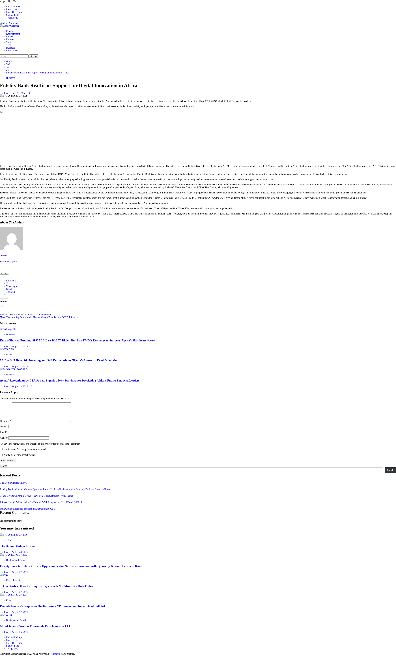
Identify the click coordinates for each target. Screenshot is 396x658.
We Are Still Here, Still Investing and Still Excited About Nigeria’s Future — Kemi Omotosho (59, 360)
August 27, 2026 (19, 572)
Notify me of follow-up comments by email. (25, 449)
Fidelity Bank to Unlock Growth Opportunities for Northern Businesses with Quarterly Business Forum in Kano (55, 489)
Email (4, 432)
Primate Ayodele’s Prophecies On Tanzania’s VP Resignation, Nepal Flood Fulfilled (41, 502)
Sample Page (12, 15)
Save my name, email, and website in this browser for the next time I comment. (42, 443)
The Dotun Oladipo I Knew (13, 482)
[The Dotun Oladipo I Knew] (14, 535)
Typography (12, 17)
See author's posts (8, 261)
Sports (9, 42)
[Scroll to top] (1, 656)
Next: (39, 317)
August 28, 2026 (19, 552)
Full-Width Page (14, 6)
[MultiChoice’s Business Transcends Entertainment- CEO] (6, 615)
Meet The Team (14, 12)
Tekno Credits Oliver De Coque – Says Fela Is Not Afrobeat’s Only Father (36, 495)
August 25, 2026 (19, 632)
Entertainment (13, 33)
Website (4, 438)
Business (10, 47)
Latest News (12, 9)
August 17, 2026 (19, 366)
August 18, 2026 (19, 346)
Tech (8, 45)
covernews (54, 653)
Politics (9, 36)
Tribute (9, 540)
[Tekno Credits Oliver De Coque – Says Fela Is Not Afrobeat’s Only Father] (4, 575)
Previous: (25, 314)
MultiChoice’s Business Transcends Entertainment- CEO (27, 508)
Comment (5, 421)
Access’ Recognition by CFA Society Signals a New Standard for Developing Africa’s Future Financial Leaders (69, 380)
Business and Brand (16, 620)
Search (3, 466)
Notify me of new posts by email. (20, 455)
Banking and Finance (16, 560)
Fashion (10, 39)
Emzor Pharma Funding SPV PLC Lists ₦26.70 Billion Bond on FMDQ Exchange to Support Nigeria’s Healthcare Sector (77, 340)
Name (4, 426)
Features (10, 31)
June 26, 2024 (19, 93)
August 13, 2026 (19, 386)
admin (5, 93)
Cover (9, 600)
